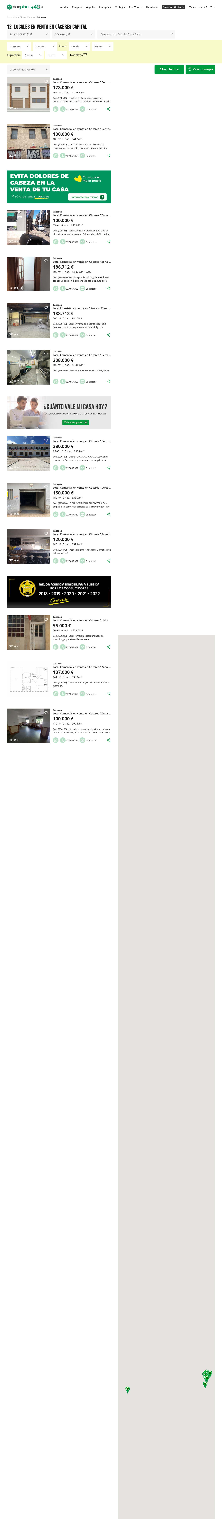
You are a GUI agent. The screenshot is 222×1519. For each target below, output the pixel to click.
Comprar (77, 7)
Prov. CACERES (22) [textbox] (21, 34)
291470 (62, 549)
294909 (62, 144)
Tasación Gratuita (173, 7)
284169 (62, 729)
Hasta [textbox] (98, 46)
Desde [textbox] (75, 46)
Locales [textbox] (40, 46)
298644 (62, 97)
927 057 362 (72, 109)
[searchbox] (136, 34)
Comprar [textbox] (15, 46)
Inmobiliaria (13, 17)
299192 (62, 323)
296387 (62, 370)
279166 (62, 230)
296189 (62, 456)
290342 (62, 635)
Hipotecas (152, 7)
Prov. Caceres (28, 17)
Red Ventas (135, 7)
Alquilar (90, 7)
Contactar (90, 109)
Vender (64, 7)
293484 (62, 503)
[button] (127, 1390)
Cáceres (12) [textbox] (62, 34)
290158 (62, 682)
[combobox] (28, 34)
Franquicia (105, 7)
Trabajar (120, 7)
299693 (62, 277)
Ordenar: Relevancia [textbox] (22, 69)
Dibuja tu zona (169, 69)
